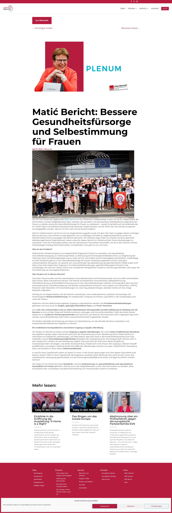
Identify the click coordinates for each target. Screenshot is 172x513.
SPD (125, 482)
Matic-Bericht (70, 219)
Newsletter (83, 488)
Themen (131, 8)
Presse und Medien (86, 482)
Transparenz (38, 476)
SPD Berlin (128, 479)
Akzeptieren (104, 506)
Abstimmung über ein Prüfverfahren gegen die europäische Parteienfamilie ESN (124, 420)
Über (122, 8)
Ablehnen (130, 506)
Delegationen (39, 482)
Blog (165, 8)
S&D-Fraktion (129, 473)
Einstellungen (156, 506)
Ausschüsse (38, 479)
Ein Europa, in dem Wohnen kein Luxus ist (63, 492)
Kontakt (155, 8)
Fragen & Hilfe (84, 478)
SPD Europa (128, 476)
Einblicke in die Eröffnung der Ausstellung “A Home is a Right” (47, 420)
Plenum (48, 149)
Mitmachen (106, 479)
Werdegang (38, 473)
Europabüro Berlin (108, 473)
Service (143, 8)
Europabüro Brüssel (109, 476)
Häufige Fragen (39, 485)
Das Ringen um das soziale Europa (84, 417)
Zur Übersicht (42, 20)
